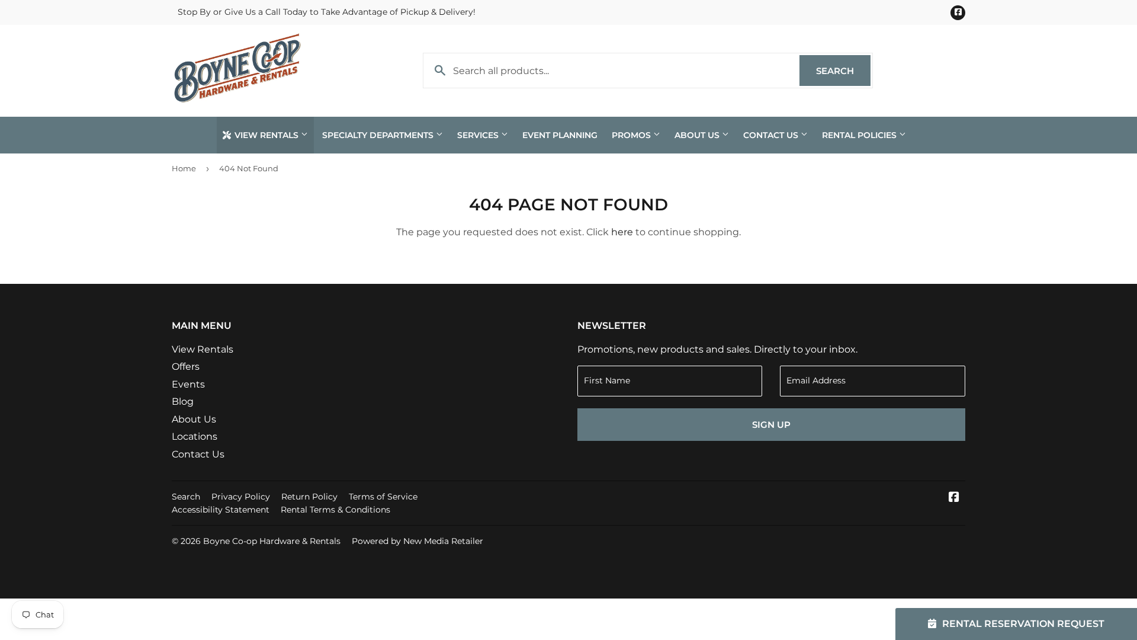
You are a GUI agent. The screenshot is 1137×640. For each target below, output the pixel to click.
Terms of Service (383, 496)
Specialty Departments (379, 135)
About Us (698, 135)
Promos (632, 135)
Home (184, 168)
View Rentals (266, 135)
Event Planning (560, 135)
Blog (183, 401)
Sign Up (771, 424)
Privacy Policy (240, 496)
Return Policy (309, 496)
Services (479, 135)
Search (843, 70)
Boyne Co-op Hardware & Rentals (272, 541)
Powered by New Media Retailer (417, 541)
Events (188, 384)
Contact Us (772, 135)
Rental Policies (860, 135)
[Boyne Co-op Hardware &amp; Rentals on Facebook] (954, 498)
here (622, 232)
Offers (186, 366)
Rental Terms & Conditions (335, 509)
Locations (194, 436)
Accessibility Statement (220, 509)
